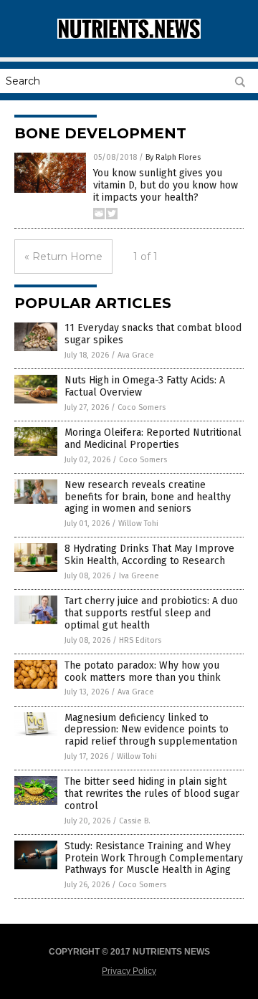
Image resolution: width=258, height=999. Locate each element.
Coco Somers (142, 407)
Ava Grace (136, 355)
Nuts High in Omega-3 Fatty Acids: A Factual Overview (144, 386)
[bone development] (129, 36)
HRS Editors (140, 640)
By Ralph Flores (173, 157)
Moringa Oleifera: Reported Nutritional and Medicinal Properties (153, 438)
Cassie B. (134, 821)
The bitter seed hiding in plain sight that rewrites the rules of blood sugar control (151, 793)
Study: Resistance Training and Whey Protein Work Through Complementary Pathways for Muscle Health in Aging (153, 858)
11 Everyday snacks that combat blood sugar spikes (153, 334)
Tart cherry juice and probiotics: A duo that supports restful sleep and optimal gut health (151, 613)
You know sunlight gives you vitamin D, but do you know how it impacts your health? (165, 185)
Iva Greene (139, 575)
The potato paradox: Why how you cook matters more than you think (142, 671)
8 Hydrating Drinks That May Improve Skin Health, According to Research (149, 554)
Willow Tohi (138, 523)
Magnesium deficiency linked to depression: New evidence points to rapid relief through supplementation (150, 730)
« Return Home (63, 256)
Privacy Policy (129, 971)
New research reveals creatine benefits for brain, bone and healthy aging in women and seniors (147, 497)
